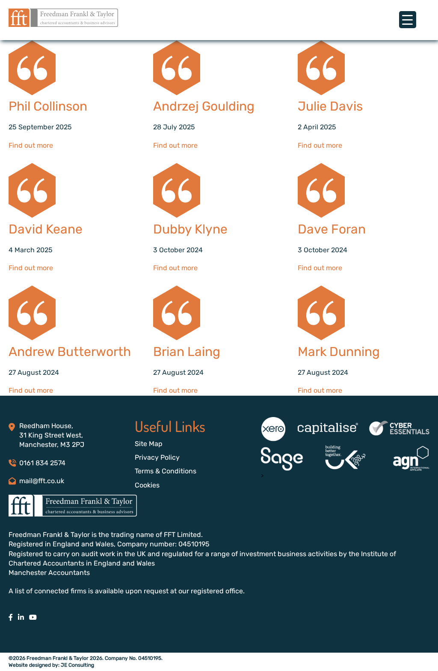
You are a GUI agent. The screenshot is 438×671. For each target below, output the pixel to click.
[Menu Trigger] (407, 19)
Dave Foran (332, 229)
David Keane (46, 229)
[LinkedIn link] (21, 617)
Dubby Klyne (190, 229)
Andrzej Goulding (204, 106)
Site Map (149, 444)
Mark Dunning (339, 351)
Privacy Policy (157, 457)
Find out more (31, 145)
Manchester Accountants (49, 573)
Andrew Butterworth (70, 351)
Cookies (147, 485)
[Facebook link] (11, 617)
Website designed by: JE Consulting (51, 665)
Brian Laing (186, 351)
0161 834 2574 (42, 463)
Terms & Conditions (165, 471)
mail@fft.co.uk (41, 481)
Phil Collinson (48, 106)
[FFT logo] (63, 24)
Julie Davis (330, 106)
